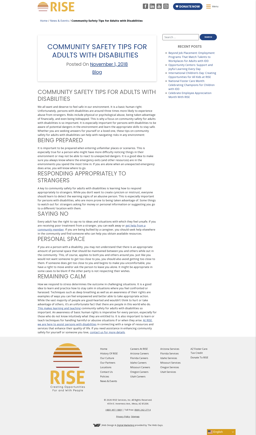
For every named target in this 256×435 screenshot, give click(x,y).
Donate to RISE (199, 357)
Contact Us (106, 372)
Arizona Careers (139, 353)
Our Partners (107, 362)
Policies (104, 376)
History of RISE (109, 353)
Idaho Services (168, 358)
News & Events (59, 20)
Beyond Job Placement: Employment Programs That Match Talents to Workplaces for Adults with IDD (191, 57)
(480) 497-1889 (113, 409)
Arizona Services (169, 349)
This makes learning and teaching (59, 308)
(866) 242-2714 (142, 409)
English (218, 431)
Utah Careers (137, 376)
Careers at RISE (139, 349)
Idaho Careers (138, 362)
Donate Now (189, 6)
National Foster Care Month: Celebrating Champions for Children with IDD (191, 85)
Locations (105, 367)
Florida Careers (139, 358)
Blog (97, 72)
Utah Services (168, 372)
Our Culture (107, 358)
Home (44, 20)
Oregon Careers (139, 372)
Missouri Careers (140, 367)
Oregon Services (169, 367)
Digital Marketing (125, 425)
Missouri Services (170, 362)
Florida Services (169, 353)
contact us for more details (107, 332)
